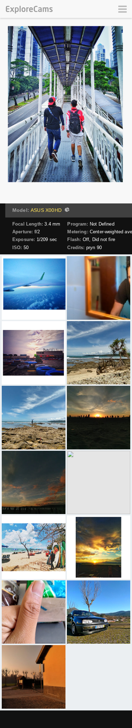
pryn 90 (94, 247)
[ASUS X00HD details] (66, 210)
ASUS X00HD (46, 210)
